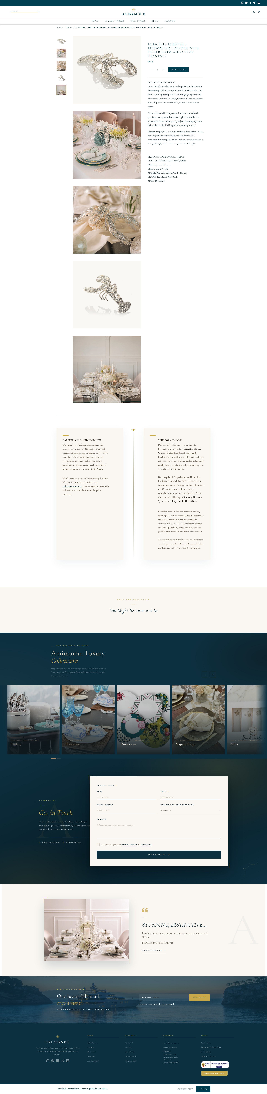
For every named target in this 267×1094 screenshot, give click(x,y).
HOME (60, 27)
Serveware (91, 1056)
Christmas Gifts (130, 1061)
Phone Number (105, 805)
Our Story (138, 20)
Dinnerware (91, 1052)
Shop (95, 20)
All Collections (92, 1043)
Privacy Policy (146, 844)
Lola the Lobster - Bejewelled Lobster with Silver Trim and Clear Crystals (174, 50)
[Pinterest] (52, 1060)
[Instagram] (47, 1060)
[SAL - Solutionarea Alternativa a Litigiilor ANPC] (215, 1064)
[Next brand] (213, 675)
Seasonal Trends (130, 1056)
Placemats (91, 1047)
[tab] (53, 758)
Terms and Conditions (208, 1056)
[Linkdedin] (62, 1060)
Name (99, 791)
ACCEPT (203, 1089)
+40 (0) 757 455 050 (170, 1047)
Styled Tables (115, 20)
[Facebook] (57, 1060)
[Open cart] (259, 11)
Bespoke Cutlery (93, 1061)
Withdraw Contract (214, 1073)
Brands (170, 20)
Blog (155, 20)
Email (164, 791)
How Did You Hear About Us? (177, 805)
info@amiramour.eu (72, 486)
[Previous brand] (205, 675)
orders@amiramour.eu (171, 1043)
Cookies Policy (206, 1043)
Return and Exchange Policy (211, 1047)
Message (102, 819)
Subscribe (199, 997)
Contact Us (129, 1043)
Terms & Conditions (129, 844)
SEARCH (14, 11)
